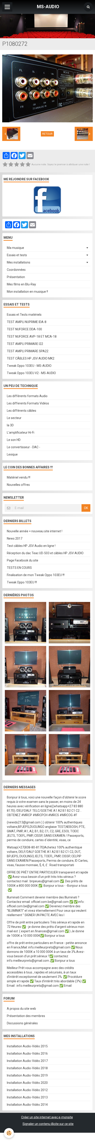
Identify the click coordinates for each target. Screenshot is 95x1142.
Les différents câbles (21, 410)
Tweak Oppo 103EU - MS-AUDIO (29, 365)
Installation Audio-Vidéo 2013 (27, 1097)
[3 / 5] (16, 164)
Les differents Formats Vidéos (28, 403)
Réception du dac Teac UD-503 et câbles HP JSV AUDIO (45, 553)
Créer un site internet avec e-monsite (47, 1117)
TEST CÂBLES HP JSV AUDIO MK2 (30, 358)
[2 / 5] (10, 164)
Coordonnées (16, 269)
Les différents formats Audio (27, 396)
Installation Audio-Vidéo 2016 (27, 1053)
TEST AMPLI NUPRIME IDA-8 (26, 322)
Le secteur (14, 418)
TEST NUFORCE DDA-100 (24, 329)
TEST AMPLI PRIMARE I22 (25, 344)
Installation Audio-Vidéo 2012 (27, 1090)
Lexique (12, 454)
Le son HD (14, 440)
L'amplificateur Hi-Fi (20, 432)
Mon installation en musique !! (27, 291)
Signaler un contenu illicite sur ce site (48, 1124)
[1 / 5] (5, 164)
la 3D (10, 425)
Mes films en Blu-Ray (21, 284)
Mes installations (18, 262)
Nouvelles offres (18, 484)
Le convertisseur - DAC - (23, 447)
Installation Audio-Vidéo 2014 (27, 1104)
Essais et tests (17, 255)
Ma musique (15, 248)
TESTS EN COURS (19, 567)
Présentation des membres (26, 1016)
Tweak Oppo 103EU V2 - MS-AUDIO (31, 373)
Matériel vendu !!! (18, 477)
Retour (47, 133)
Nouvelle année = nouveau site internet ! (34, 531)
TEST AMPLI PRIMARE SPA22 (27, 351)
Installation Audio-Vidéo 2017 (27, 1061)
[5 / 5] (28, 164)
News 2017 (14, 538)
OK (86, 508)
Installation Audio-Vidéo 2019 (27, 1075)
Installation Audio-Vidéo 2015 (27, 1046)
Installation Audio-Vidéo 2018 (27, 1068)
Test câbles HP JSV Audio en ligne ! (31, 546)
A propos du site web (21, 1008)
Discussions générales (22, 1023)
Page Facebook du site (22, 560)
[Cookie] (9, 1133)
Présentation (16, 277)
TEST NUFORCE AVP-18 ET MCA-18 (32, 336)
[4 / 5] (22, 164)
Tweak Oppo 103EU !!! (22, 582)
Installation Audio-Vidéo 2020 (27, 1082)
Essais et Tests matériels (24, 314)
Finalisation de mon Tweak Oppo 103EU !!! (36, 575)
